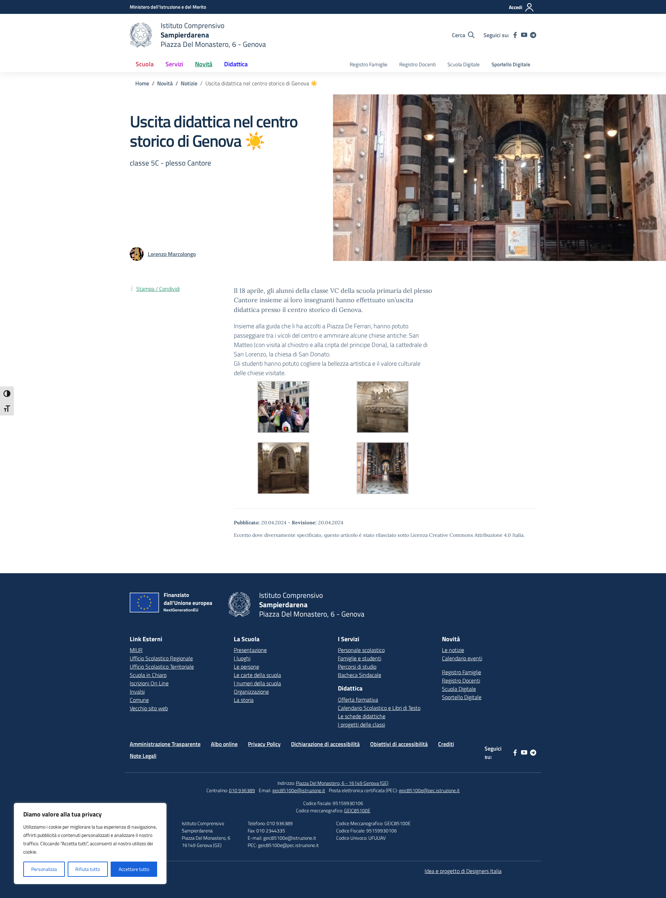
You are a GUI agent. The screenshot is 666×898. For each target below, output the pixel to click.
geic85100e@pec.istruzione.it (429, 790)
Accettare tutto (134, 869)
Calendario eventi (462, 658)
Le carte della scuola (257, 675)
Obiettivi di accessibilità (399, 744)
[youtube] (524, 35)
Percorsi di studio (357, 666)
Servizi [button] (174, 64)
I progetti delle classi (361, 724)
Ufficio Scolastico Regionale (161, 658)
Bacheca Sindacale (359, 675)
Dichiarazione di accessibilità (325, 744)
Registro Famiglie (368, 64)
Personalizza (44, 869)
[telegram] (533, 35)
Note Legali (143, 756)
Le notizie (453, 650)
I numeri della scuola (257, 683)
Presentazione (250, 650)
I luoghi (242, 658)
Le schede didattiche (361, 716)
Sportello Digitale (511, 64)
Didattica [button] (236, 64)
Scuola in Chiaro (148, 675)
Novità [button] (203, 64)
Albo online (224, 744)
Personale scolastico (361, 650)
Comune (139, 700)
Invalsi (137, 691)
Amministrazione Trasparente (165, 744)
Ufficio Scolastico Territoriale (162, 666)
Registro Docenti (417, 64)
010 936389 (242, 790)
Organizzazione (251, 691)
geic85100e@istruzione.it (298, 790)
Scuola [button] (145, 64)
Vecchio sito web (149, 708)
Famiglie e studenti (359, 658)
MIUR (136, 650)
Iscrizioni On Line (149, 683)
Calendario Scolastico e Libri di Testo (379, 708)
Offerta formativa (358, 699)
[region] (90, 843)
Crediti (446, 744)
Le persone (246, 666)
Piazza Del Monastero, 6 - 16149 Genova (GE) (342, 783)
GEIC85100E (357, 810)
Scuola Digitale (463, 64)
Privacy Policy (264, 744)
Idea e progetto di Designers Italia (463, 871)
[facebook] (515, 35)
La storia (244, 700)
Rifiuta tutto (87, 869)
